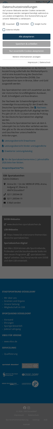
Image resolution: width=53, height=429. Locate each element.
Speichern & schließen (26, 43)
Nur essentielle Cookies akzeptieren (26, 51)
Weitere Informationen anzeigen (27, 57)
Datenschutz (45, 62)
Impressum (33, 62)
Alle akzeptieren (26, 36)
